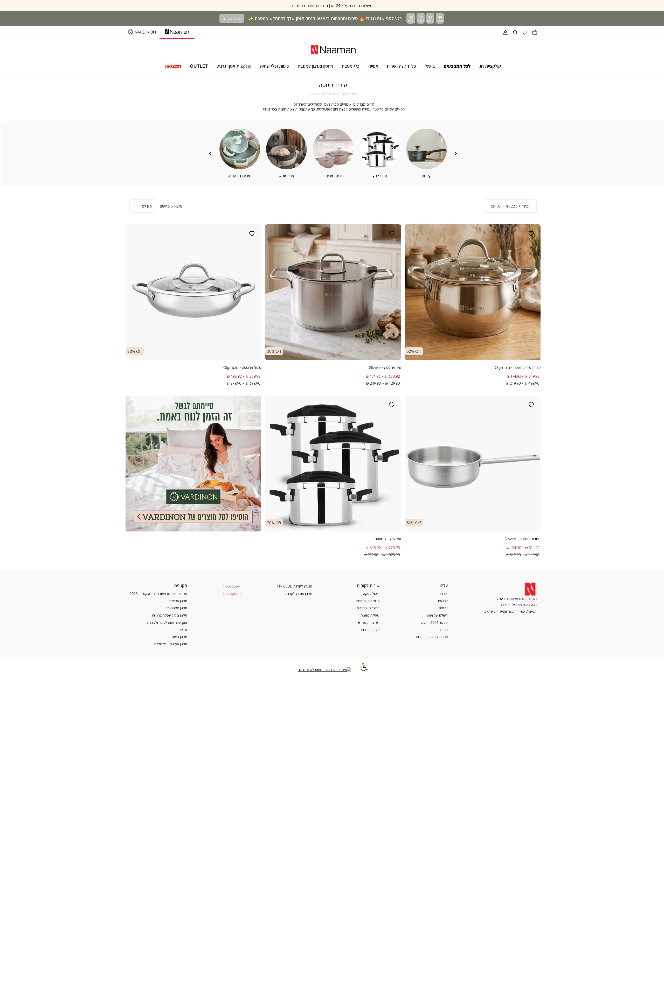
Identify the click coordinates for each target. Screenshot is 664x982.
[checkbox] (240, 154)
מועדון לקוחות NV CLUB (294, 586)
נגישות (182, 629)
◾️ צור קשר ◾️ (368, 622)
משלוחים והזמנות (367, 601)
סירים (333, 93)
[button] (535, 32)
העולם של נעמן (437, 615)
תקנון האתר (179, 636)
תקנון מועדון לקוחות (298, 593)
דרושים (443, 601)
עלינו (444, 585)
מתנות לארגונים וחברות (432, 636)
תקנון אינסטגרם (176, 608)
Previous (456, 153)
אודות (444, 593)
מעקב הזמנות (370, 629)
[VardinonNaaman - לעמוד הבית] (333, 48)
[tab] (510, 206)
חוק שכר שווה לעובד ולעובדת (167, 622)
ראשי (354, 93)
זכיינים (443, 608)
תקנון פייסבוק (178, 601)
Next (210, 153)
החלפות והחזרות (368, 608)
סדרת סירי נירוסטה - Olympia (518, 367)
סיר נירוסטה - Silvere (385, 367)
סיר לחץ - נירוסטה (388, 538)
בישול (344, 93)
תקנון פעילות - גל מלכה (170, 644)
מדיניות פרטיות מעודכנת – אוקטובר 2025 (158, 593)
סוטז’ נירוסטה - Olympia (242, 367)
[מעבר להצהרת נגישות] (364, 669)
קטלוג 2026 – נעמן (434, 622)
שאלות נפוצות (370, 615)
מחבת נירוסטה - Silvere (522, 538)
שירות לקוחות (368, 585)
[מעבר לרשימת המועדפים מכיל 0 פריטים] (525, 32)
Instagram (232, 593)
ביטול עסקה (371, 593)
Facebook (231, 586)
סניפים (443, 629)
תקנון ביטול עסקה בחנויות (169, 615)
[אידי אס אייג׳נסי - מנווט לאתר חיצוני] (324, 669)
